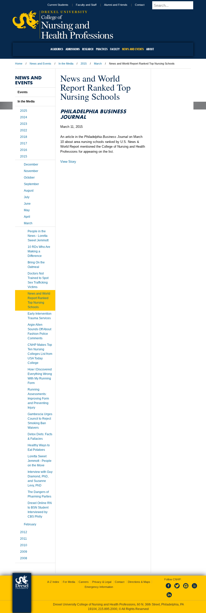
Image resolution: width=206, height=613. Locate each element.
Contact (139, 4)
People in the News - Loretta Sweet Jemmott (38, 236)
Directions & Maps (139, 581)
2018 (23, 137)
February (30, 524)
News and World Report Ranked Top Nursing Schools (39, 300)
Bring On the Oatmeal (36, 265)
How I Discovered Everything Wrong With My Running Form (40, 376)
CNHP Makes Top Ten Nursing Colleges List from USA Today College (40, 354)
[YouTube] (194, 588)
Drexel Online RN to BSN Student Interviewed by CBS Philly (40, 509)
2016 (23, 150)
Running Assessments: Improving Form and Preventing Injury (38, 398)
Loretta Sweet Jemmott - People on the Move (40, 461)
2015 (84, 63)
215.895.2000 (107, 609)
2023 (23, 124)
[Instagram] (186, 588)
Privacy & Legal (101, 581)
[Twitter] (177, 588)
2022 (23, 130)
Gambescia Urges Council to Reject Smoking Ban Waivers (40, 420)
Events (23, 92)
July (26, 197)
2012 (23, 532)
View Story (68, 161)
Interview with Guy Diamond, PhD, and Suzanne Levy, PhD (40, 478)
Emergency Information (99, 586)
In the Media (66, 63)
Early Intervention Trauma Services (40, 316)
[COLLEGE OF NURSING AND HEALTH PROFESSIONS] (63, 37)
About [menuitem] (150, 49)
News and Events (40, 63)
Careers (84, 581)
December (31, 164)
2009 (23, 551)
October (29, 177)
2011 (23, 538)
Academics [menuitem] (56, 49)
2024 (23, 117)
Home (18, 63)
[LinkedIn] (169, 597)
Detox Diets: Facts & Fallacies (40, 436)
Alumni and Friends (115, 4)
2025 (23, 111)
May (27, 210)
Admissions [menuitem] (73, 49)
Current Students (57, 4)
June (27, 203)
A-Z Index (53, 581)
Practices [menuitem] (102, 49)
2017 (23, 143)
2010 (23, 545)
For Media (69, 581)
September (31, 184)
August (28, 190)
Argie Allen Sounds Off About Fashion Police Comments (39, 331)
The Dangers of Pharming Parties (39, 494)
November (31, 171)
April (27, 216)
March (98, 63)
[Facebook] (169, 588)
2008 (23, 558)
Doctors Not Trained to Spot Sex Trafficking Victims (38, 280)
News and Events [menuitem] (133, 49)
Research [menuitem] (87, 49)
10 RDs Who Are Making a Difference (39, 251)
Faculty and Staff (86, 4)
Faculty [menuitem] (115, 49)
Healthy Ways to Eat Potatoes (39, 447)
